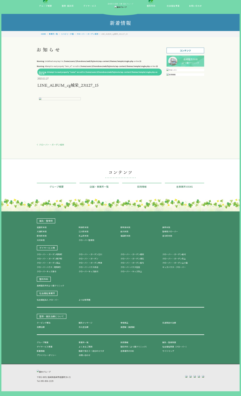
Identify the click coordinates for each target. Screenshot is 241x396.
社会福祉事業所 (47, 293)
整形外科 (43, 279)
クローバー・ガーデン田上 (48, 262)
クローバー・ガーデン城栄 (51, 144)
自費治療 (41, 327)
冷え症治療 (83, 327)
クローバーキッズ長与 (46, 271)
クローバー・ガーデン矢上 (174, 258)
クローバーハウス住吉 (130, 267)
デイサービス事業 (44, 346)
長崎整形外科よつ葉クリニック (50, 285)
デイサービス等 (47, 247)
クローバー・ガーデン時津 (90, 262)
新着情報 (41, 351)
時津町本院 (83, 227)
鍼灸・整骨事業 (169, 342)
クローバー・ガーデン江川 (90, 254)
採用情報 (124, 342)
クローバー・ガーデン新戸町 (49, 258)
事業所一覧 (83, 342)
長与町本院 (167, 235)
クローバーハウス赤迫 (88, 267)
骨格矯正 (124, 322)
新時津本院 (125, 227)
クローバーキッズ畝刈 (88, 271)
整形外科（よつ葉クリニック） (134, 346)
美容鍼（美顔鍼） (128, 327)
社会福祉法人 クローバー (48, 299)
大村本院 (41, 240)
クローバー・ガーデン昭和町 (49, 254)
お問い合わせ (84, 355)
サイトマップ (168, 351)
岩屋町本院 (42, 227)
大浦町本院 (42, 231)
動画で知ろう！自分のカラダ (91, 351)
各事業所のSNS (127, 351)
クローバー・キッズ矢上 (131, 271)
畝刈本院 (124, 231)
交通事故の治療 (169, 322)
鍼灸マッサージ (85, 322)
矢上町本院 (83, 235)
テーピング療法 (43, 322)
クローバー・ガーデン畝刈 (174, 254)
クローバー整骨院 (86, 240)
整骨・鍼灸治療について (51, 316)
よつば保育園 (84, 299)
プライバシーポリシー (46, 355)
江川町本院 (83, 231)
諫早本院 (166, 227)
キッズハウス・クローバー (174, 267)
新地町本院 (42, 235)
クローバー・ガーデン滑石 (132, 258)
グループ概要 (42, 342)
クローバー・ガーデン (88, 258)
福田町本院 (125, 235)
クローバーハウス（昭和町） (49, 267)
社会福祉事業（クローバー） (175, 346)
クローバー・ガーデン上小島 (175, 262)
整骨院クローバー (170, 231)
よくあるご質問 (85, 346)
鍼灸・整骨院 (46, 220)
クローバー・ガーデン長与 (132, 262)
